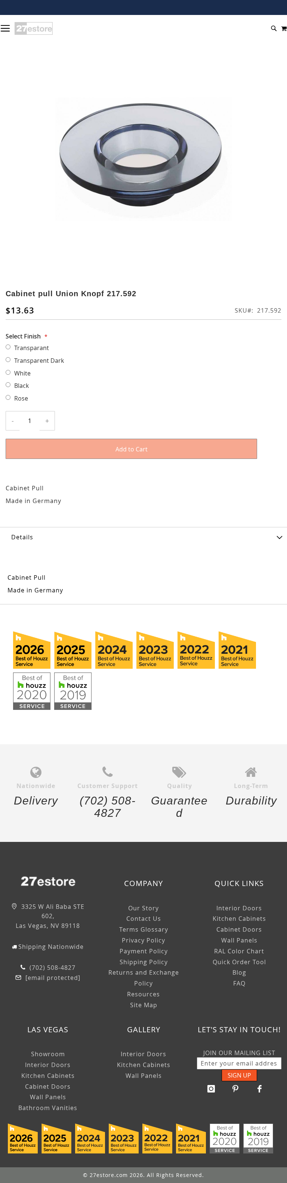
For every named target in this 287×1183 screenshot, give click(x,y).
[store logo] (34, 28)
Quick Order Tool (239, 962)
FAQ (239, 983)
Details (22, 537)
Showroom (48, 1054)
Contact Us (143, 918)
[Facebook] (259, 1088)
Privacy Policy (143, 940)
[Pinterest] (235, 1088)
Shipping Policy (144, 962)
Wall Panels (239, 940)
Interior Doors (239, 908)
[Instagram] (211, 1088)
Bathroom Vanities (47, 1108)
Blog (239, 972)
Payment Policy (144, 951)
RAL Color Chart (239, 951)
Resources (143, 994)
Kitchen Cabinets (239, 918)
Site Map (143, 1005)
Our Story (143, 908)
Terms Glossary (143, 929)
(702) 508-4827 (51, 967)
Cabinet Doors (239, 929)
